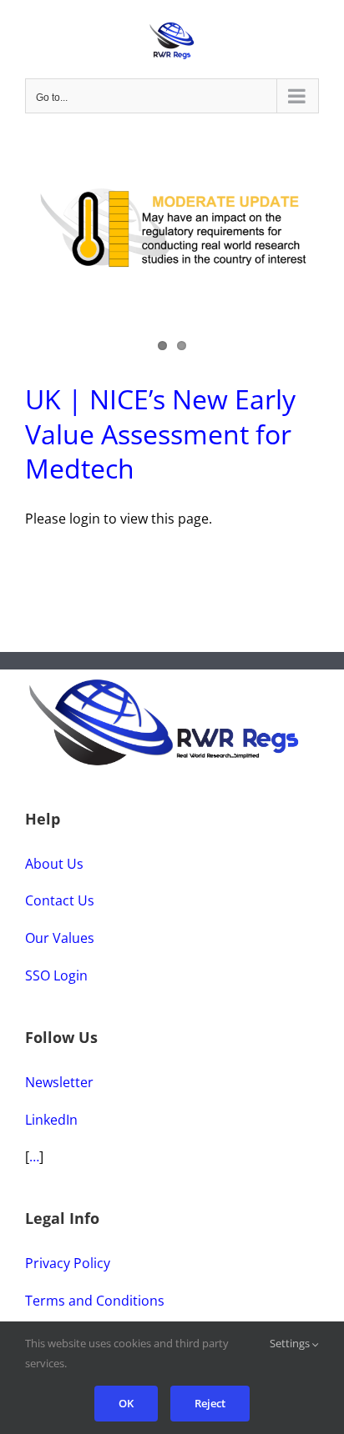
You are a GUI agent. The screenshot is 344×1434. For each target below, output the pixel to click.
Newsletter (59, 1082)
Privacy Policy (67, 1263)
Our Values (59, 938)
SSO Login (56, 975)
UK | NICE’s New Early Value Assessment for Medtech (160, 433)
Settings (291, 1343)
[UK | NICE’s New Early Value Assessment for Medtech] (172, 226)
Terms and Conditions (94, 1300)
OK (126, 1403)
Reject (210, 1403)
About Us (54, 864)
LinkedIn (51, 1120)
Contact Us (59, 900)
